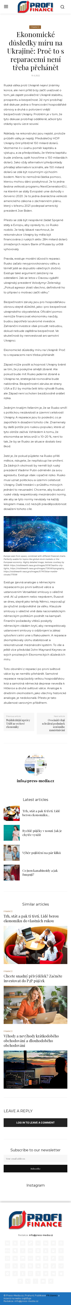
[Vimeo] (45, 1273)
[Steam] (61, 1265)
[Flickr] (30, 1250)
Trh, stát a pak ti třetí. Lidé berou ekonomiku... (41, 813)
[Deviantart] (38, 1243)
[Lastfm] (7, 1258)
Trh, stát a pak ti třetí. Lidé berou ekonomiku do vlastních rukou (31, 918)
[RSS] (15, 1265)
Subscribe (36, 1168)
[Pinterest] (61, 1258)
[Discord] (53, 1243)
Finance (35, 27)
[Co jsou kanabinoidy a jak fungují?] (12, 873)
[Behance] (7, 1243)
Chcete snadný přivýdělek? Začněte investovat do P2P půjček (33, 978)
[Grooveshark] (53, 1250)
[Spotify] (45, 1265)
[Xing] (50, 1281)
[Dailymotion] (22, 1243)
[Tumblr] (22, 1273)
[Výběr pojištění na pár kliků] (12, 853)
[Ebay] (7, 1250)
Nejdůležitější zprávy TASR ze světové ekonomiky (18, 723)
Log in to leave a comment (35, 1122)
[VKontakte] (53, 1273)
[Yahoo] (27, 1281)
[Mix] (22, 1258)
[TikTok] (15, 1273)
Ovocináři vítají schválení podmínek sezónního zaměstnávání (53, 725)
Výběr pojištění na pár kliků (41, 853)
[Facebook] (22, 1250)
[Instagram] (61, 1250)
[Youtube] (43, 1281)
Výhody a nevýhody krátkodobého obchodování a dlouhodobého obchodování (31, 1040)
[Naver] (38, 1258)
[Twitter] (38, 1273)
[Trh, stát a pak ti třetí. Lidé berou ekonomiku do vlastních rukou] (12, 813)
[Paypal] (53, 1258)
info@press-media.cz (35, 780)
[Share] (22, 1265)
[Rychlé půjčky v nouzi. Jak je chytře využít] (12, 833)
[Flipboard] (38, 1250)
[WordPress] (20, 1281)
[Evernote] (15, 1250)
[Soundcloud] (38, 1265)
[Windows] (61, 1273)
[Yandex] (35, 1281)
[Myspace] (30, 1258)
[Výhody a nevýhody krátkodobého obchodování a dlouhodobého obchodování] (35, 1070)
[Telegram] (7, 1273)
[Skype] (30, 1265)
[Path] (45, 1258)
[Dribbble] (61, 1243)
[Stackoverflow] (53, 1265)
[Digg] (45, 1243)
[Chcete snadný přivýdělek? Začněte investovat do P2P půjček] (35, 1005)
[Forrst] (45, 1250)
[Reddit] (7, 1265)
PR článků (52, 1295)
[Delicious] (30, 1243)
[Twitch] (30, 1273)
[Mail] (15, 1258)
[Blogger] (15, 1243)
